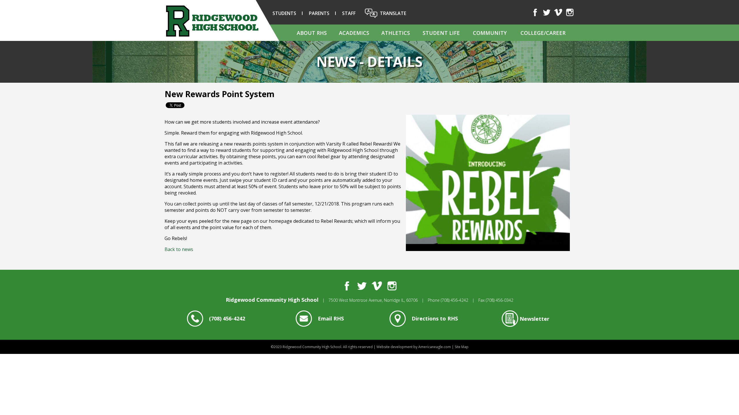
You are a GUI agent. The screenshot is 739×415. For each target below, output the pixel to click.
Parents (319, 13)
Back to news (179, 249)
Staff (349, 13)
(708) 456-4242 (454, 300)
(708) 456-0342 (499, 300)
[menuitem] (311, 32)
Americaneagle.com (434, 346)
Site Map (462, 346)
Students (284, 13)
